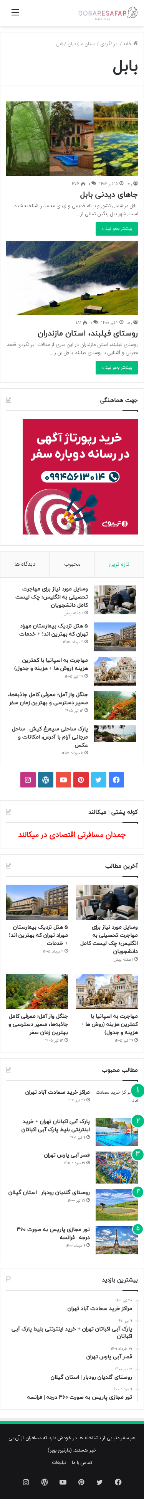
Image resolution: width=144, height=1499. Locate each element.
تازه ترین (119, 564)
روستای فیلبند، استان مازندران (88, 333)
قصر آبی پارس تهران (67, 1155)
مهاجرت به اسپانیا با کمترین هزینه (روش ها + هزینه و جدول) (109, 1024)
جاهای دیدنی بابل (109, 194)
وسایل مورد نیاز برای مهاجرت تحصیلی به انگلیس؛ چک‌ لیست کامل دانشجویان (51, 597)
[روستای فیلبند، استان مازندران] (72, 278)
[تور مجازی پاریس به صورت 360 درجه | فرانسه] (117, 1240)
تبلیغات (59, 1463)
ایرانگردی (109, 44)
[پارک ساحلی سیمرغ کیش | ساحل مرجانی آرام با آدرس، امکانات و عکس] (115, 733)
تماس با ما (82, 1463)
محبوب (72, 564)
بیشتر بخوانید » (116, 228)
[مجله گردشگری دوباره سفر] (107, 13)
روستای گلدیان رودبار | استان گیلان (49, 1192)
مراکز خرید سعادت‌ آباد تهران (57, 1092)
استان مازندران (82, 44)
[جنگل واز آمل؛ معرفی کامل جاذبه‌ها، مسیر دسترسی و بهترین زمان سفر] (115, 705)
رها (129, 184)
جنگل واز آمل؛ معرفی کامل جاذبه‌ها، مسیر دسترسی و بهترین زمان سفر (38, 1024)
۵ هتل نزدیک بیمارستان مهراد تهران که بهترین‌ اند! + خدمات (38, 935)
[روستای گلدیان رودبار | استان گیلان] (117, 1205)
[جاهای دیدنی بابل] (72, 138)
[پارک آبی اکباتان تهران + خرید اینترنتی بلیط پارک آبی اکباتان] (117, 1132)
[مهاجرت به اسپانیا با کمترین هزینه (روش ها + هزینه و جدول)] (115, 671)
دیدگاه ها (25, 564)
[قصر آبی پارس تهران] (117, 1168)
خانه (128, 44)
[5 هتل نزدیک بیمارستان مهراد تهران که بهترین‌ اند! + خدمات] (115, 636)
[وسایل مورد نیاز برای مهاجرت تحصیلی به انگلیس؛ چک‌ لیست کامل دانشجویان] (115, 599)
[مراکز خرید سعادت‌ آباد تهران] (117, 1101)
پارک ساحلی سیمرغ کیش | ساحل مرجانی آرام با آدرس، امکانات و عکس (50, 737)
